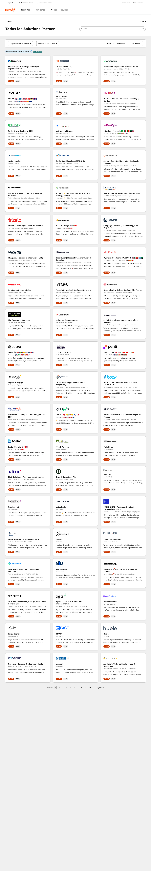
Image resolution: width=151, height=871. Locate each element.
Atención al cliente (27, 3)
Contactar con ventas (45, 3)
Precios (54, 10)
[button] (143, 21)
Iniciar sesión (126, 3)
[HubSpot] (10, 10)
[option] (19, 43)
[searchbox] (112, 29)
